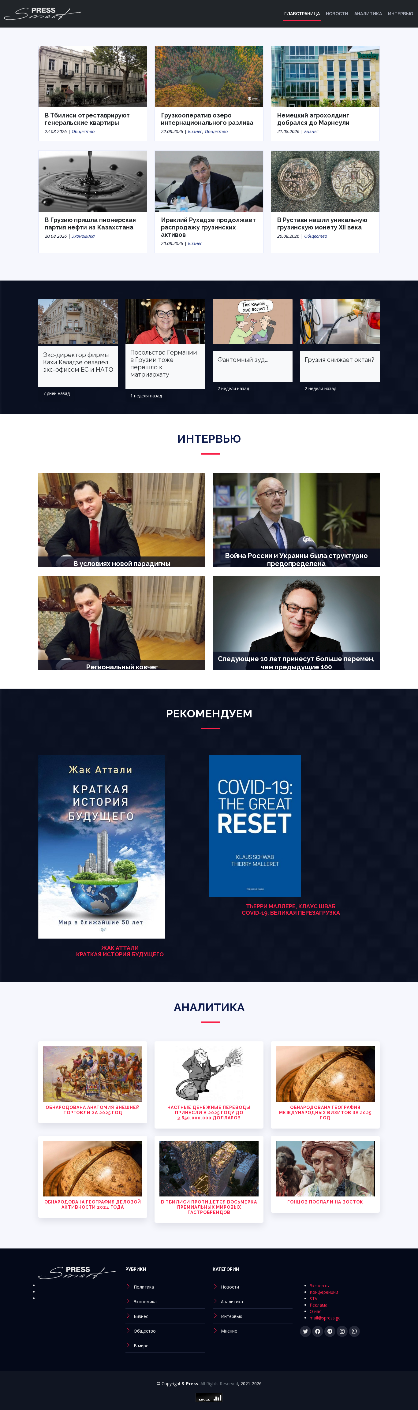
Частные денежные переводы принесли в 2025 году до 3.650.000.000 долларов (209, 1112)
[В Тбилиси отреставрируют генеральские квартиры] (93, 76)
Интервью (400, 13)
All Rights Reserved (219, 1383)
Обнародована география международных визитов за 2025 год (325, 1112)
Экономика (83, 236)
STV (313, 1298)
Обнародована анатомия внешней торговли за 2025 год (93, 1110)
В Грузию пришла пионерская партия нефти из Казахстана (90, 223)
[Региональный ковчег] (121, 622)
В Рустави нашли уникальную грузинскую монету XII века (322, 223)
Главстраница (302, 13)
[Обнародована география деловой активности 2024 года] (92, 1168)
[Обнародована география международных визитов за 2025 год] (325, 1073)
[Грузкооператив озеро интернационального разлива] (209, 76)
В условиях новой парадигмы (121, 563)
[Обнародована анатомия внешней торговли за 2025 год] (92, 1073)
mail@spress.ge (325, 1318)
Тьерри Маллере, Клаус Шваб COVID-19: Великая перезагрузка (291, 909)
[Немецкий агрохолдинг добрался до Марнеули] (325, 76)
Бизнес (195, 131)
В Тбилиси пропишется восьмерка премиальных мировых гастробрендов (209, 1207)
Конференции (324, 1292)
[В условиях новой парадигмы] (121, 519)
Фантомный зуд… (243, 359)
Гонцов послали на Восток (325, 1202)
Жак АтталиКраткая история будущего (120, 951)
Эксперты (320, 1286)
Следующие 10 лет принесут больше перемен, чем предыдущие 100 (296, 663)
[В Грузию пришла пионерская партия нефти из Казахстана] (93, 180)
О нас (315, 1311)
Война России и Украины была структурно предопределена (296, 559)
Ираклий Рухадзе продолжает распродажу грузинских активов (208, 227)
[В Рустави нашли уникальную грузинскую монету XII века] (325, 180)
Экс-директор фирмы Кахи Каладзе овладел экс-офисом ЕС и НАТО (78, 362)
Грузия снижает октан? (339, 359)
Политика (144, 1287)
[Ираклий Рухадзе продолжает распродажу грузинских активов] (209, 180)
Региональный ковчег (122, 667)
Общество (83, 131)
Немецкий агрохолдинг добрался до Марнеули (313, 119)
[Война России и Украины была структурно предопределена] (296, 519)
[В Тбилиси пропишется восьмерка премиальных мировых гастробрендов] (209, 1168)
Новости (337, 13)
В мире (141, 1346)
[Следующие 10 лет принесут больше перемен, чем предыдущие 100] (296, 622)
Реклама (318, 1305)
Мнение (229, 1331)
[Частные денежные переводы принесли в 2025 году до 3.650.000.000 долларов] (209, 1073)
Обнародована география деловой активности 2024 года (92, 1205)
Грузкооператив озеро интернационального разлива (207, 119)
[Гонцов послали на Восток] (325, 1168)
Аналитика (368, 13)
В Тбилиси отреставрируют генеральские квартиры (87, 119)
